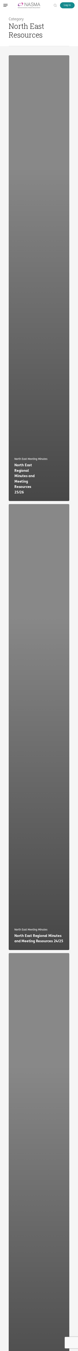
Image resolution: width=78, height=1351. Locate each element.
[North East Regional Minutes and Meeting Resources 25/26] (39, 278)
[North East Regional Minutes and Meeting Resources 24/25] (39, 727)
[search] (54, 5)
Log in (67, 5)
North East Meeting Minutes (30, 459)
